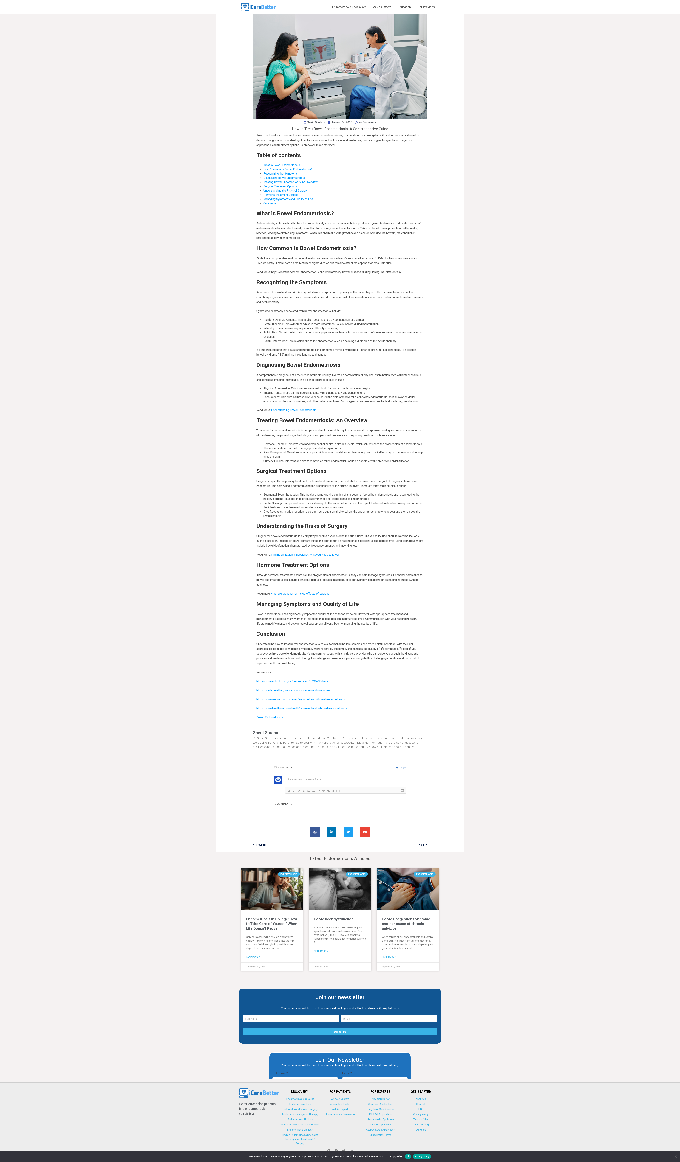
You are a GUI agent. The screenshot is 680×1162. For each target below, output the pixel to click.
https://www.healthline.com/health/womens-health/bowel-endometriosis (301, 708)
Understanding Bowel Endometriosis (293, 410)
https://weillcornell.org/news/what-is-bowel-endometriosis (293, 690)
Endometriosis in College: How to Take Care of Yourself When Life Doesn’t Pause (271, 924)
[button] (315, 832)
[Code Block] (323, 791)
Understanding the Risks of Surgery (285, 190)
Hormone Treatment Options (281, 195)
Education (404, 7)
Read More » (253, 957)
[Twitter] (343, 1150)
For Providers (427, 7)
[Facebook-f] (336, 1150)
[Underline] (298, 791)
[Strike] (303, 791)
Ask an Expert (382, 7)
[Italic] (293, 791)
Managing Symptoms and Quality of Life (288, 199)
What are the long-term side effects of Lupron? (300, 593)
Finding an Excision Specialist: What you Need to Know (305, 554)
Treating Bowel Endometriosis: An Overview (291, 182)
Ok (408, 1156)
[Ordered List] (308, 791)
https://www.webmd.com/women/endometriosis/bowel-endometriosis (300, 699)
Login (402, 767)
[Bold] (288, 791)
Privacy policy (422, 1156)
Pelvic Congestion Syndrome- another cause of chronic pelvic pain (407, 924)
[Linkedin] (351, 1150)
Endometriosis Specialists (349, 7)
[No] (675, 1156)
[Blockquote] (318, 791)
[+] (338, 790)
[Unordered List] (313, 791)
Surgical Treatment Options (280, 186)
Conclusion (270, 203)
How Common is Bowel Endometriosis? (288, 169)
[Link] (328, 791)
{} (333, 790)
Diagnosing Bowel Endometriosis (284, 177)
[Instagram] (328, 1150)
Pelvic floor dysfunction (333, 919)
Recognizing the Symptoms (281, 173)
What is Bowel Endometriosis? (282, 165)
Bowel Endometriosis (269, 717)
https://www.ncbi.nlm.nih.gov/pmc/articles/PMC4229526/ (292, 681)
